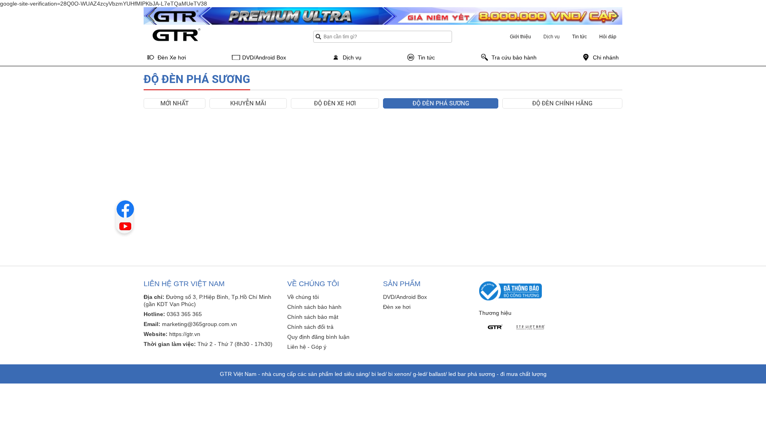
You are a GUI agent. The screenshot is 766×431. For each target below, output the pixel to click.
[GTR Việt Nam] (531, 327)
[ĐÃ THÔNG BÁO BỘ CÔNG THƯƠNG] (511, 290)
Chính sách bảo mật (312, 317)
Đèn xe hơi (397, 307)
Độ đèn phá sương (441, 103)
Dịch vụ (551, 37)
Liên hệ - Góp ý (306, 347)
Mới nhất (174, 103)
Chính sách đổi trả (310, 327)
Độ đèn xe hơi (335, 103)
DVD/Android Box (405, 297)
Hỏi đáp (607, 37)
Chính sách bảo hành (314, 307)
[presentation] (152, 16)
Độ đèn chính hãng (562, 103)
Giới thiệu (520, 37)
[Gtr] (495, 327)
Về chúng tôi (303, 297)
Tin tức (579, 37)
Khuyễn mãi (248, 103)
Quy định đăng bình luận (318, 337)
